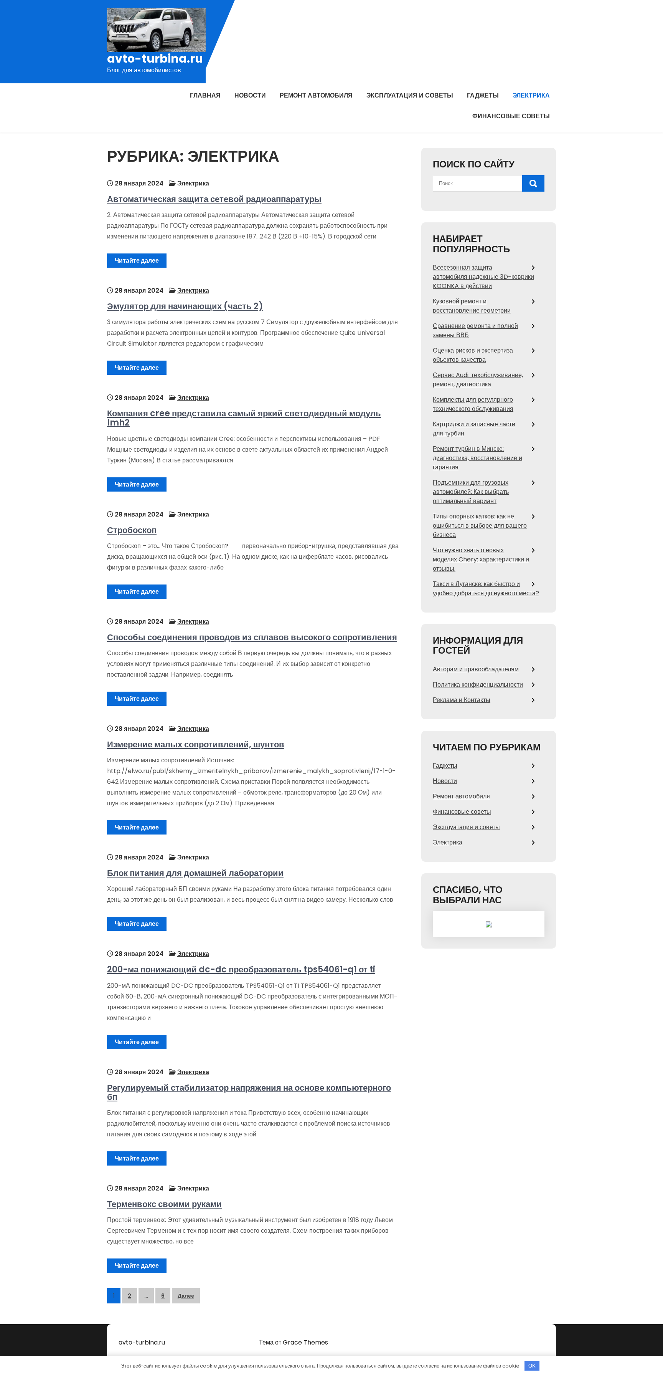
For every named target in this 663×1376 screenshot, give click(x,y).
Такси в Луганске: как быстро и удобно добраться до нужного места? (486, 589)
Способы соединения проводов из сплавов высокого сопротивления (252, 637)
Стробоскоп (132, 530)
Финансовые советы (511, 116)
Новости (250, 95)
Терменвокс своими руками (164, 1204)
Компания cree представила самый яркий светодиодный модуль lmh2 (244, 418)
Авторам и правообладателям (476, 669)
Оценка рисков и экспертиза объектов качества (473, 355)
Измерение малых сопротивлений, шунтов (195, 744)
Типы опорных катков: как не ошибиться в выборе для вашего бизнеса (480, 525)
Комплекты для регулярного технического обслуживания (473, 404)
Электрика (531, 95)
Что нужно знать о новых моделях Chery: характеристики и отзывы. (481, 559)
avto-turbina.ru (155, 58)
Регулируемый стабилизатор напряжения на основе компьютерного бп (249, 1092)
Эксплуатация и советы (409, 95)
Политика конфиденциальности (478, 684)
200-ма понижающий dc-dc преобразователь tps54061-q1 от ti (241, 969)
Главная (205, 95)
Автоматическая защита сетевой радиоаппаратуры (214, 199)
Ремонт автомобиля (316, 95)
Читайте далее (137, 260)
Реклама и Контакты (461, 699)
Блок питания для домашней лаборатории (195, 873)
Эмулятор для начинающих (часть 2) (185, 306)
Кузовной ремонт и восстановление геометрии (472, 306)
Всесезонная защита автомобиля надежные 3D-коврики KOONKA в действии (483, 276)
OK (532, 1366)
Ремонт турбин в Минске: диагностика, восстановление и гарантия (477, 458)
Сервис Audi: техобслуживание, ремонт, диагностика (478, 380)
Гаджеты (483, 95)
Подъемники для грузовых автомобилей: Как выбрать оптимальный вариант (471, 491)
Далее (186, 1296)
